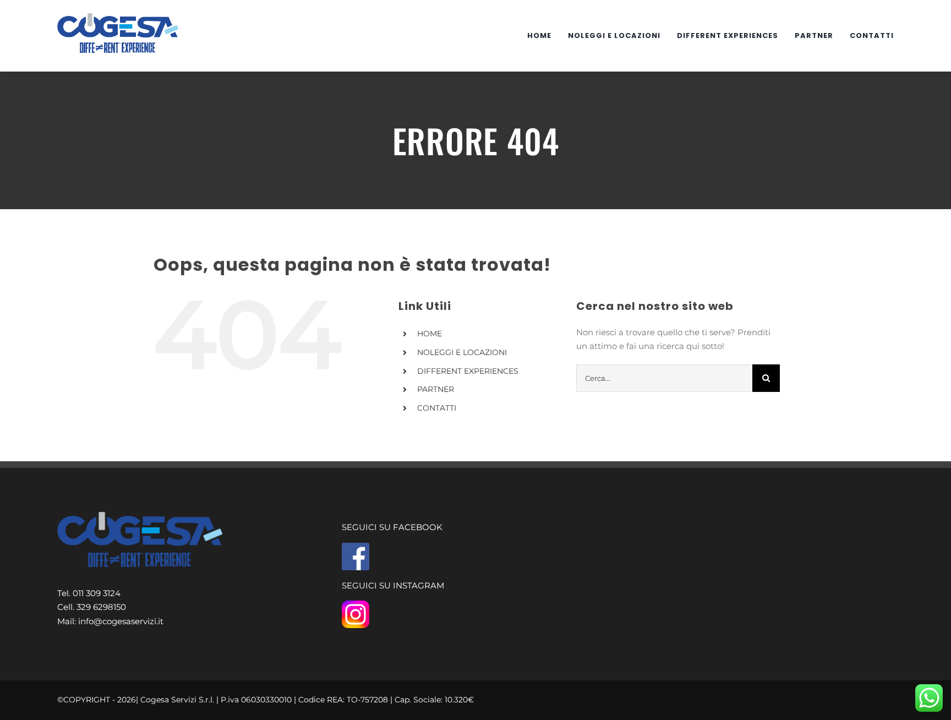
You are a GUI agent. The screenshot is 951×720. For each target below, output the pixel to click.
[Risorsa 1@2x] (117, 17)
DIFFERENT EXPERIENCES (467, 371)
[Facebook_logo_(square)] (355, 547)
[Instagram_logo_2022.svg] (355, 604)
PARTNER (435, 389)
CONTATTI (436, 408)
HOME (429, 334)
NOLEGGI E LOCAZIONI (462, 352)
